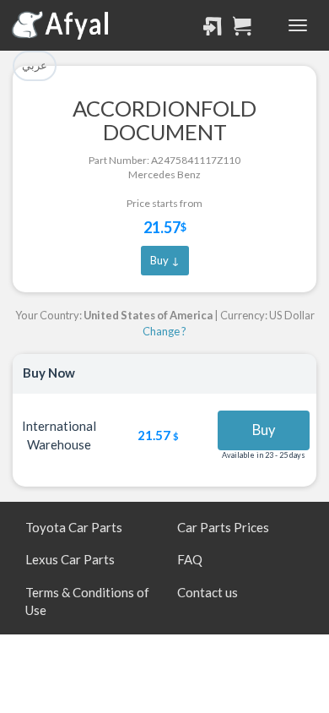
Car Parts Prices (223, 527)
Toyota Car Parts (73, 527)
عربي (34, 65)
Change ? (164, 331)
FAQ (189, 559)
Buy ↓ (165, 260)
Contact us (207, 592)
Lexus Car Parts (70, 559)
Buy (263, 430)
